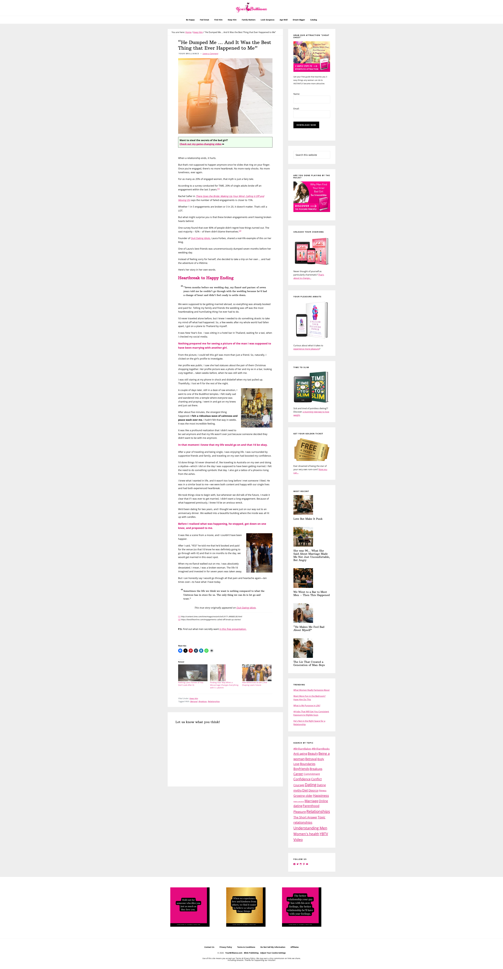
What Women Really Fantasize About (311, 690)
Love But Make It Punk (307, 518)
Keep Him (193, 698)
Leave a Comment (210, 53)
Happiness (321, 795)
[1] (218, 189)
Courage (298, 785)
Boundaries (307, 764)
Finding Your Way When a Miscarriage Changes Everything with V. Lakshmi (224, 685)
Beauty (313, 753)
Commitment (312, 774)
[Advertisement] (225, 810)
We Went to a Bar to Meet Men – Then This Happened (311, 593)
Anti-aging (300, 753)
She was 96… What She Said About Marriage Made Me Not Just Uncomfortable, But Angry (311, 555)
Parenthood (311, 806)
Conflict (316, 779)
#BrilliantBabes (302, 748)
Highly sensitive (298, 801)
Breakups (202, 701)
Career (298, 774)
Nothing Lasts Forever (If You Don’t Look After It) (190, 683)
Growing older (303, 795)
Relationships (214, 701)
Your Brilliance (251, 8)
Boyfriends (301, 768)
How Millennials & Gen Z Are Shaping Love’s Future (254, 683)
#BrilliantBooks (321, 748)
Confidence (302, 779)
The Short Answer (305, 817)
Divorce (313, 790)
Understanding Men (310, 827)
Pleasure (299, 811)
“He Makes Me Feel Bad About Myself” (308, 628)
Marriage (311, 801)
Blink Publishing (251, 953)
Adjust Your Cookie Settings (273, 953)
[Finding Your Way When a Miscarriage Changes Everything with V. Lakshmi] (224, 672)
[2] (240, 231)
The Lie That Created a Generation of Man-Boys (309, 663)
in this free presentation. (233, 629)
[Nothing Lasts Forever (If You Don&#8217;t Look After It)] (192, 672)
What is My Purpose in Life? (306, 705)
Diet (305, 790)
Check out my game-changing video (201, 144)
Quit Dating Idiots (200, 238)
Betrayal (193, 701)
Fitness (322, 790)
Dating (310, 784)
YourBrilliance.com (233, 953)
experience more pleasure (306, 348)
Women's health (306, 834)
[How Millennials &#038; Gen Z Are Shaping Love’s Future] (256, 672)
